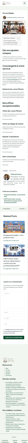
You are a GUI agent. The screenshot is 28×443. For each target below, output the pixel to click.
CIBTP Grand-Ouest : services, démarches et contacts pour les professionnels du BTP (13, 200)
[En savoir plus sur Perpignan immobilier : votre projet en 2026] (14, 226)
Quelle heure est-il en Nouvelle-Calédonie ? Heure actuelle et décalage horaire (15, 429)
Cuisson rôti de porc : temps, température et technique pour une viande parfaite (14, 420)
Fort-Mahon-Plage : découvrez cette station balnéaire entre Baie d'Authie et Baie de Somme (15, 415)
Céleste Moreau (16, 174)
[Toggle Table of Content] (17, 38)
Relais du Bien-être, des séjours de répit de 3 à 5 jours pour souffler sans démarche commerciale (15, 399)
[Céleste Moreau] (6, 177)
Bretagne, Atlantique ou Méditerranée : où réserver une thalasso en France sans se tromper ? (15, 389)
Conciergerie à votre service (11, 42)
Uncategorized (7, 240)
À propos (5, 170)
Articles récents (12, 170)
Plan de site (8, 375)
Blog (7, 368)
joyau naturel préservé (12, 79)
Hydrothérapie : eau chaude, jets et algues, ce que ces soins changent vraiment (14, 394)
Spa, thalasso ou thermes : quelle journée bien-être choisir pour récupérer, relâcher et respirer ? (14, 384)
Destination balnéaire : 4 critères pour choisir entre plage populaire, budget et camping (16, 404)
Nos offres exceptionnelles (10, 44)
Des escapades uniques (10, 40)
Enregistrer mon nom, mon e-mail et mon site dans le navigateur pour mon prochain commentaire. (13, 331)
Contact (8, 370)
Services (8, 373)
